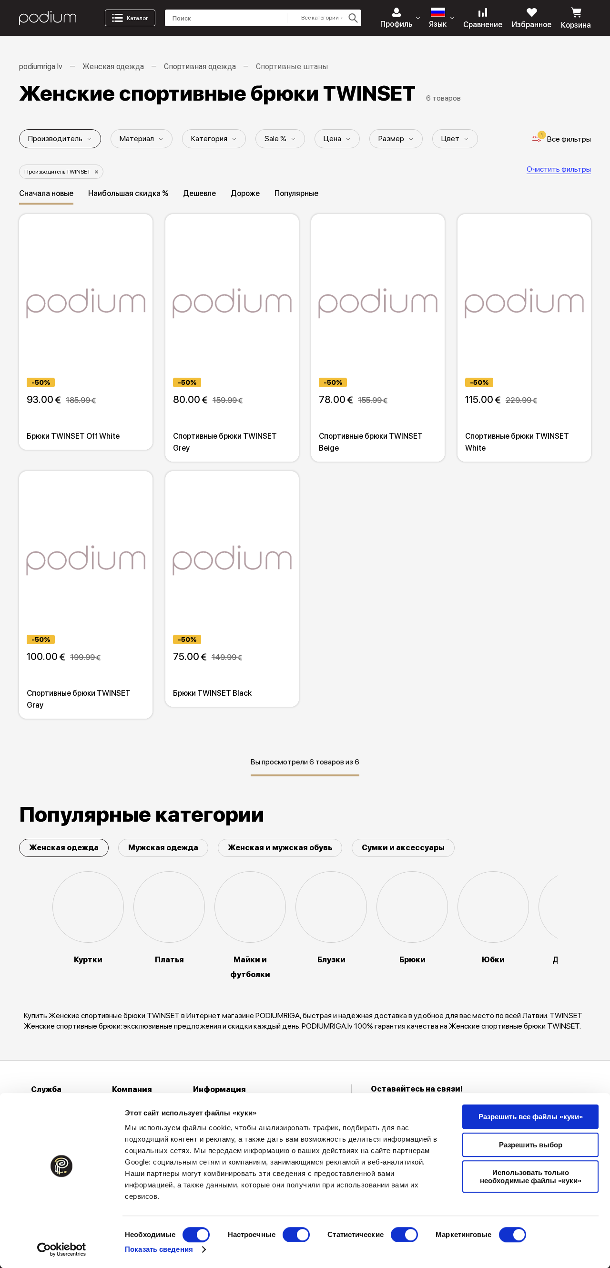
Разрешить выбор (530, 1145)
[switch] (296, 1234)
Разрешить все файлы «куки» (530, 1117)
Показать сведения (159, 1249)
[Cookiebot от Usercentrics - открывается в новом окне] (61, 1249)
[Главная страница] (47, 18)
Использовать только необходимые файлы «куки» (530, 1176)
